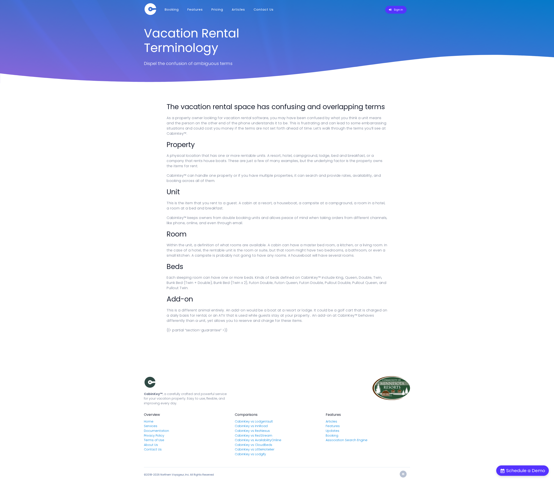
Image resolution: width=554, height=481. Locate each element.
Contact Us (264, 9)
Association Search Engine (346, 440)
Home (148, 421)
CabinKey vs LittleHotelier (254, 449)
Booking (172, 9)
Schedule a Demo (525, 471)
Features (195, 9)
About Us (151, 445)
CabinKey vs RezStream (253, 435)
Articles (238, 9)
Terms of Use (154, 440)
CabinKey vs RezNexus (252, 431)
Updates (332, 431)
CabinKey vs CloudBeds (253, 445)
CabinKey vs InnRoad (251, 426)
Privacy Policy (154, 435)
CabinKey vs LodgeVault (254, 421)
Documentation (156, 431)
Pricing (217, 9)
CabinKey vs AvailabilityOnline (258, 440)
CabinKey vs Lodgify (250, 454)
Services (150, 426)
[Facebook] (403, 474)
